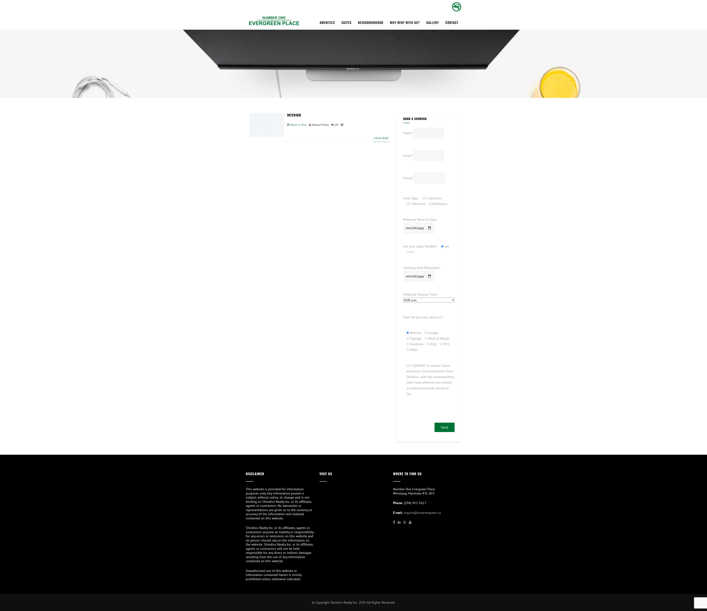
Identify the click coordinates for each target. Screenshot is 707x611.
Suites (346, 22)
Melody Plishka (320, 124)
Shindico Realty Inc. (344, 602)
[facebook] (394, 522)
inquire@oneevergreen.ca (422, 513)
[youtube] (410, 522)
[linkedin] (399, 522)
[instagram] (404, 522)
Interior (294, 115)
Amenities (327, 22)
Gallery (432, 22)
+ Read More (381, 138)
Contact (451, 22)
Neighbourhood (370, 22)
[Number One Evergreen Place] (274, 20)
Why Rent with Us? (405, 22)
